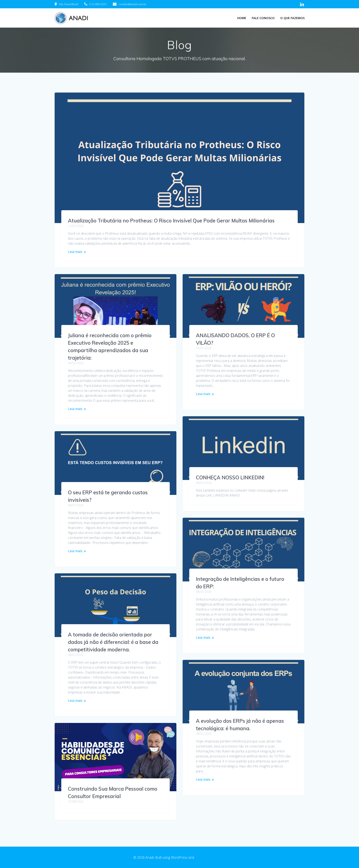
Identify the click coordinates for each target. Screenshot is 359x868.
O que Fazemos (292, 18)
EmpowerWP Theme (210, 857)
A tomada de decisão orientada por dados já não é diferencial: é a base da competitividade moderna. (113, 642)
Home (241, 18)
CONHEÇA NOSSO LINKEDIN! (230, 477)
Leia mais (75, 251)
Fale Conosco (263, 18)
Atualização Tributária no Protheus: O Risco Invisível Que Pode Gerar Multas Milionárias (171, 220)
